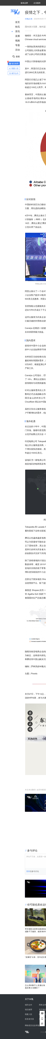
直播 (17, 35)
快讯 (17, 26)
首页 (17, 22)
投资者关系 (29, 1019)
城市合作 (28, 1004)
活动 (17, 49)
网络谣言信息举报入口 (34, 1025)
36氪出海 (28, 18)
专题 (17, 45)
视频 (17, 40)
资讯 (17, 31)
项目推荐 (28, 1009)
